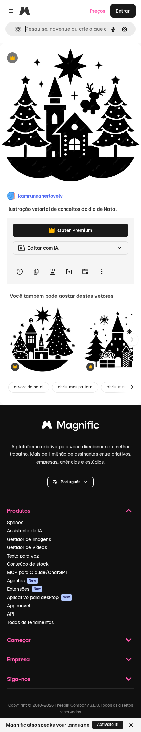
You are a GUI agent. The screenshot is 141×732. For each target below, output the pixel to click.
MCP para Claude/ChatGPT (37, 572)
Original (43, 58)
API (10, 614)
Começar (19, 639)
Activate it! (107, 724)
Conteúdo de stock (28, 564)
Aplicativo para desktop (38, 597)
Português (70, 482)
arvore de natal (28, 387)
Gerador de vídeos (27, 547)
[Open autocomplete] (15, 29)
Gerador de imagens (29, 539)
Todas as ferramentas (30, 622)
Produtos (18, 510)
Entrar (123, 11)
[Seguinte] (132, 340)
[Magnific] (70, 426)
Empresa (18, 659)
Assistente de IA (24, 531)
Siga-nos (18, 678)
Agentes (21, 581)
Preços (97, 11)
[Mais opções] (101, 271)
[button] (70, 482)
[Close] (131, 725)
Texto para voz (23, 556)
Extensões (24, 589)
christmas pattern (75, 387)
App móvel (18, 606)
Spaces (15, 522)
